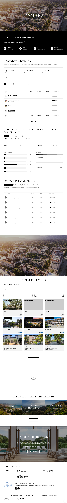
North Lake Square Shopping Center (13, 105)
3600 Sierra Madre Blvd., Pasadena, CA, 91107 (16, 203)
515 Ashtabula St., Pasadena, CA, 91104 (15, 198)
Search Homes (33, 356)
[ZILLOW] (23, 499)
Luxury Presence (29, 495)
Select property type (7, 289)
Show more (33, 121)
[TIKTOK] (12, 499)
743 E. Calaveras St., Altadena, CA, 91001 (15, 218)
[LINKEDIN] (9, 499)
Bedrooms (47, 289)
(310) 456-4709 (49, 471)
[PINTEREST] (18, 499)
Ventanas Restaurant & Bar (13, 100)
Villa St (9, 92)
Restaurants (10, 83)
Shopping (16, 83)
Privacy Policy (54, 495)
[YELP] (21, 499)
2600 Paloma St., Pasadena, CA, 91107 (15, 208)
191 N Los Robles (11, 101)
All (5, 83)
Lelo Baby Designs (11, 110)
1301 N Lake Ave (11, 106)
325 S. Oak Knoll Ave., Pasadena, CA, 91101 (15, 213)
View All (33, 419)
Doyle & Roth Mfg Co (12, 114)
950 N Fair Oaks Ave (12, 96)
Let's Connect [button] (33, 451)
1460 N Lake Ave (11, 111)
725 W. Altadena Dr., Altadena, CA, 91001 (15, 223)
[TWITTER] (15, 499)
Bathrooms (26, 289)
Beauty (26, 83)
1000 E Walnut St (11, 116)
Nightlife (31, 83)
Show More (33, 228)
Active (21, 83)
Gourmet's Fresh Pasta (12, 95)
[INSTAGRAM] (6, 499)
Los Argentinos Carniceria (13, 90)
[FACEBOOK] (4, 499)
